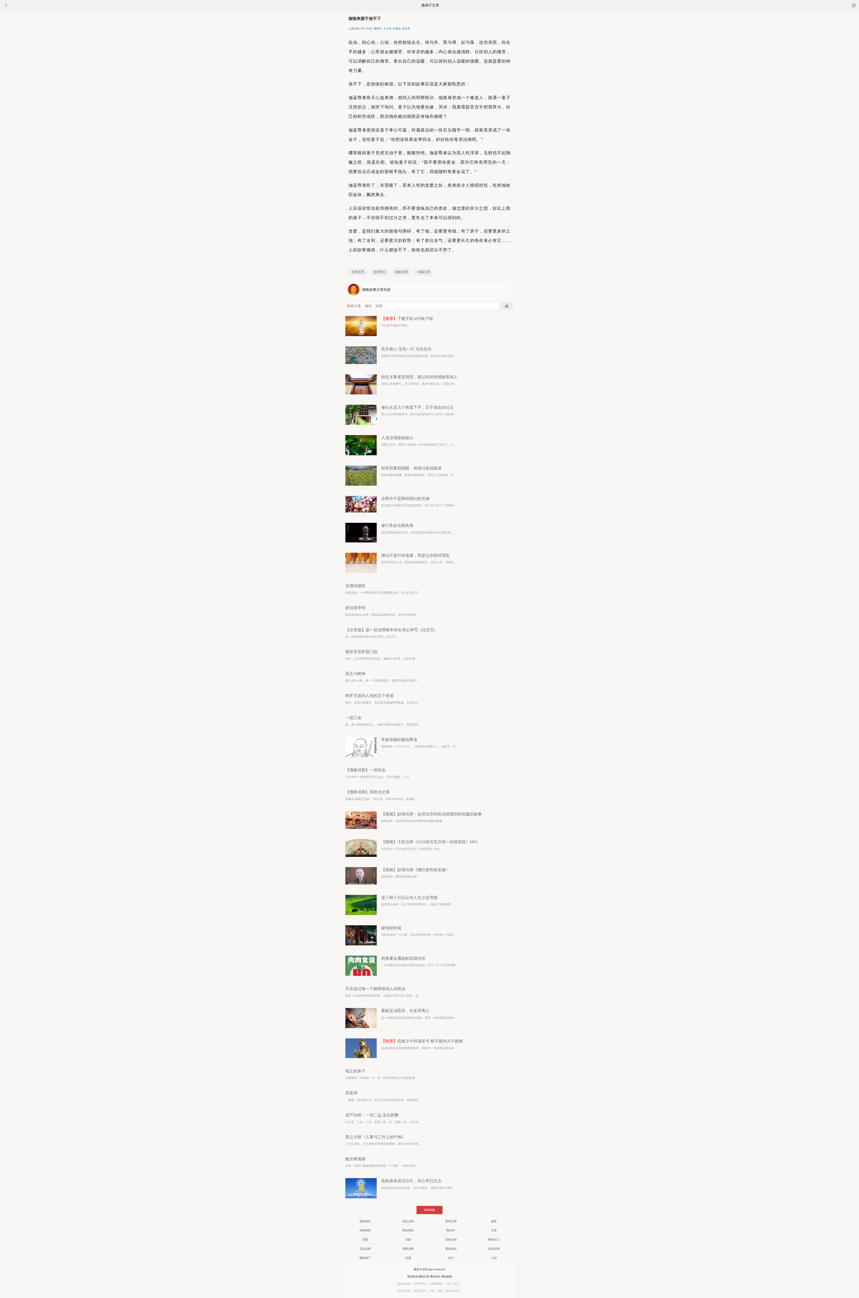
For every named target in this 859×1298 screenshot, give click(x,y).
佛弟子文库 (430, 5)
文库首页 (358, 272)
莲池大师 (451, 1221)
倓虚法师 (494, 1248)
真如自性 (451, 1248)
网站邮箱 (446, 1276)
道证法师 (408, 1221)
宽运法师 (365, 1248)
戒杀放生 (365, 1221)
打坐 (494, 1230)
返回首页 (412, 1276)
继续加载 (429, 1209)
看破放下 (365, 1257)
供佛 (408, 1257)
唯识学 (451, 1230)
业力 (451, 1257)
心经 (494, 1257)
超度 (494, 1221)
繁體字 (378, 28)
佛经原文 (435, 1276)
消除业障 (408, 1248)
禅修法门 (494, 1239)
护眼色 (397, 28)
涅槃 (365, 1239)
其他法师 (451, 1239)
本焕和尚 (365, 1230)
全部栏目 (380, 272)
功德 (408, 1239)
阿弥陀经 (408, 1230)
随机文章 (401, 272)
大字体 (387, 28)
